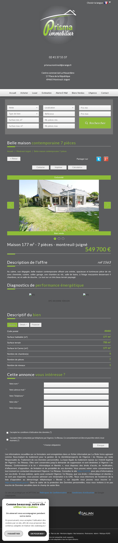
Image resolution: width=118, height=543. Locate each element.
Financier (35, 325)
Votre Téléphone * (16, 396)
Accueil (12, 93)
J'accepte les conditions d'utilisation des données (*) (31, 432)
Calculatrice (77, 167)
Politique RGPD (105, 533)
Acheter (24, 93)
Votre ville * (14, 402)
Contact (105, 93)
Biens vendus (78, 93)
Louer (34, 93)
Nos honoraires (78, 533)
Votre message (15, 408)
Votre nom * (14, 384)
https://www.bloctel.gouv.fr (16, 482)
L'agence (93, 93)
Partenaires (89, 533)
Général (12, 325)
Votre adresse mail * (17, 390)
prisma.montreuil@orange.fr (58, 65)
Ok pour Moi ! (37, 533)
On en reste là (36, 502)
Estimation (47, 93)
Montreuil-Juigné (24, 151)
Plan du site (55, 533)
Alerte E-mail (61, 93)
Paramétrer (14, 533)
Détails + (23, 325)
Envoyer (100, 445)
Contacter (41, 167)
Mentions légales (66, 533)
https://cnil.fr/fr (84, 471)
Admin (96, 533)
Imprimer (58, 167)
